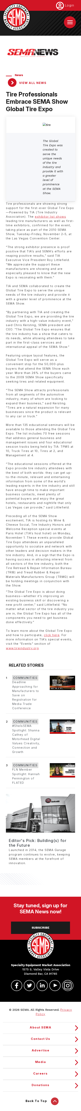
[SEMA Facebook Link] (15, 985)
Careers (40, 1073)
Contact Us (40, 1039)
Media (40, 1062)
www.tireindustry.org (22, 648)
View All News (32, 83)
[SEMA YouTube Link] (53, 985)
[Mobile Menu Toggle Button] (70, 22)
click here (52, 635)
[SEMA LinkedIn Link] (40, 985)
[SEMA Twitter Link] (28, 985)
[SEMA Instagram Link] (66, 985)
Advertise (41, 1050)
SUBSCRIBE (40, 927)
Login (69, 5)
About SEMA (40, 1027)
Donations (41, 1085)
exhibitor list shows (50, 216)
